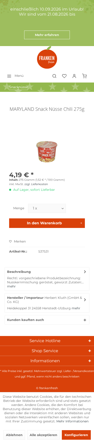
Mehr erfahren (47, 35)
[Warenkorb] (84, 75)
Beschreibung (19, 272)
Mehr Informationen (72, 421)
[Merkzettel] (64, 75)
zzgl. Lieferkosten (36, 184)
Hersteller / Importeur (25, 298)
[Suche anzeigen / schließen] (54, 75)
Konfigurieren (76, 435)
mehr (11, 286)
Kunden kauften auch (25, 320)
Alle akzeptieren (43, 435)
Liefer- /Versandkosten (78, 371)
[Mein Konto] (74, 75)
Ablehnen (14, 435)
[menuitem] (14, 75)
